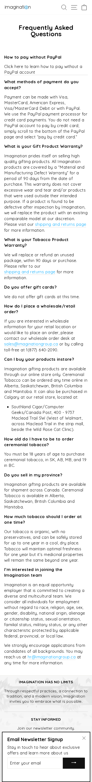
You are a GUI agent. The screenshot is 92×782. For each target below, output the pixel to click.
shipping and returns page (60, 224)
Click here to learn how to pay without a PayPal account (43, 69)
